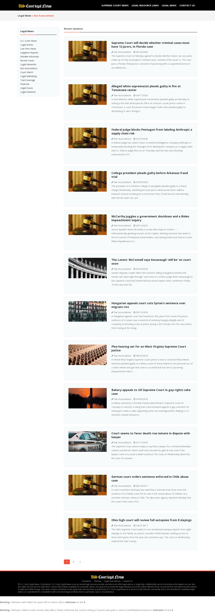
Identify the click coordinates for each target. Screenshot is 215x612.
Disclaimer (86, 581)
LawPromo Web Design (30, 589)
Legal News (169, 5)
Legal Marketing (28, 76)
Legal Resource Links (145, 5)
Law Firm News (28, 48)
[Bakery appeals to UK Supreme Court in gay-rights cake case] (87, 398)
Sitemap (97, 581)
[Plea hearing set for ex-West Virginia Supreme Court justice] (87, 355)
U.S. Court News (28, 40)
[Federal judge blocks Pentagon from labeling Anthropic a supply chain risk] (87, 138)
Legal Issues (26, 87)
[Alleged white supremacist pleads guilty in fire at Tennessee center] (87, 94)
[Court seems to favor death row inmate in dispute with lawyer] (87, 441)
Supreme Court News (115, 5)
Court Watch (26, 72)
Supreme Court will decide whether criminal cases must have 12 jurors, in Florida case (150, 44)
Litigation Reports (29, 52)
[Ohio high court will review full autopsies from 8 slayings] (87, 528)
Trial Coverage (27, 80)
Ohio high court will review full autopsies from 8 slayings (151, 520)
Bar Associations (28, 68)
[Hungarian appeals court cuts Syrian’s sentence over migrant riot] (87, 311)
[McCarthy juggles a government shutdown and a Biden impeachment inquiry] (87, 224)
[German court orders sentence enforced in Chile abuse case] (87, 485)
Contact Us (187, 5)
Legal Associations (112, 581)
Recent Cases (27, 60)
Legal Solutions (28, 91)
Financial (24, 84)
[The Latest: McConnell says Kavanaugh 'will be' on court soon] (87, 268)
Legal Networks (28, 64)
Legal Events (26, 44)
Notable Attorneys (29, 56)
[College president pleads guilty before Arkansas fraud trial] (87, 181)
